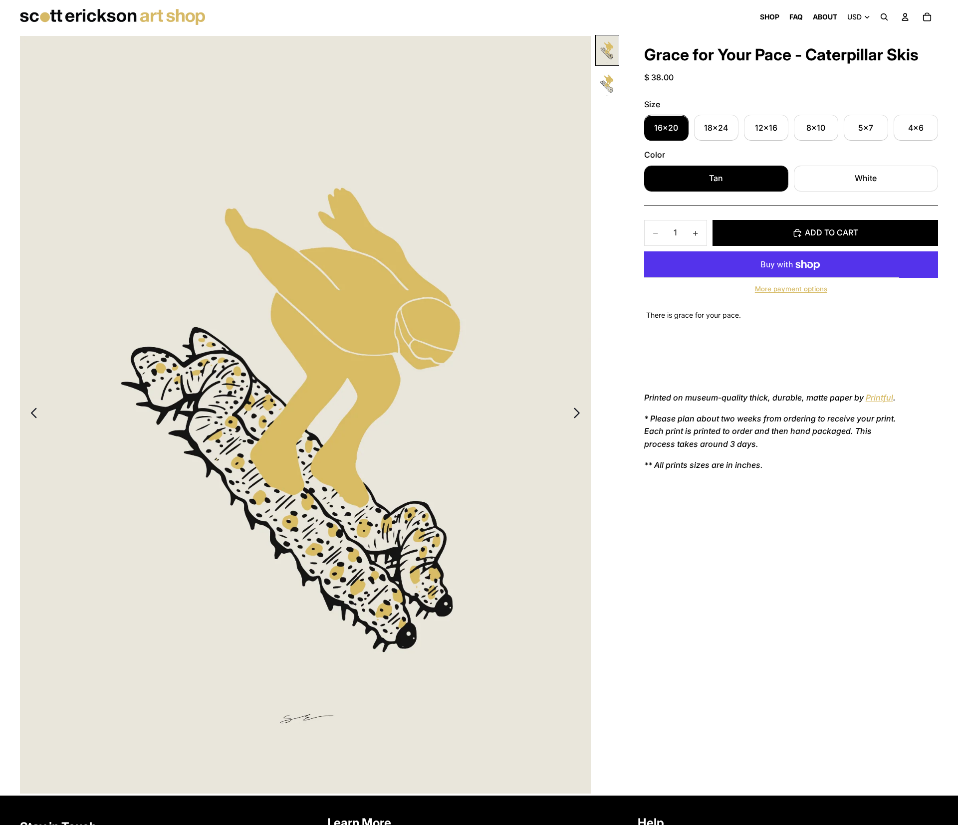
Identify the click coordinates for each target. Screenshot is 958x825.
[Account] (905, 17)
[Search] (884, 17)
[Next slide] (579, 415)
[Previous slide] (31, 415)
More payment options (791, 289)
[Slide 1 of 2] (607, 50)
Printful (879, 398)
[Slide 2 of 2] (607, 83)
